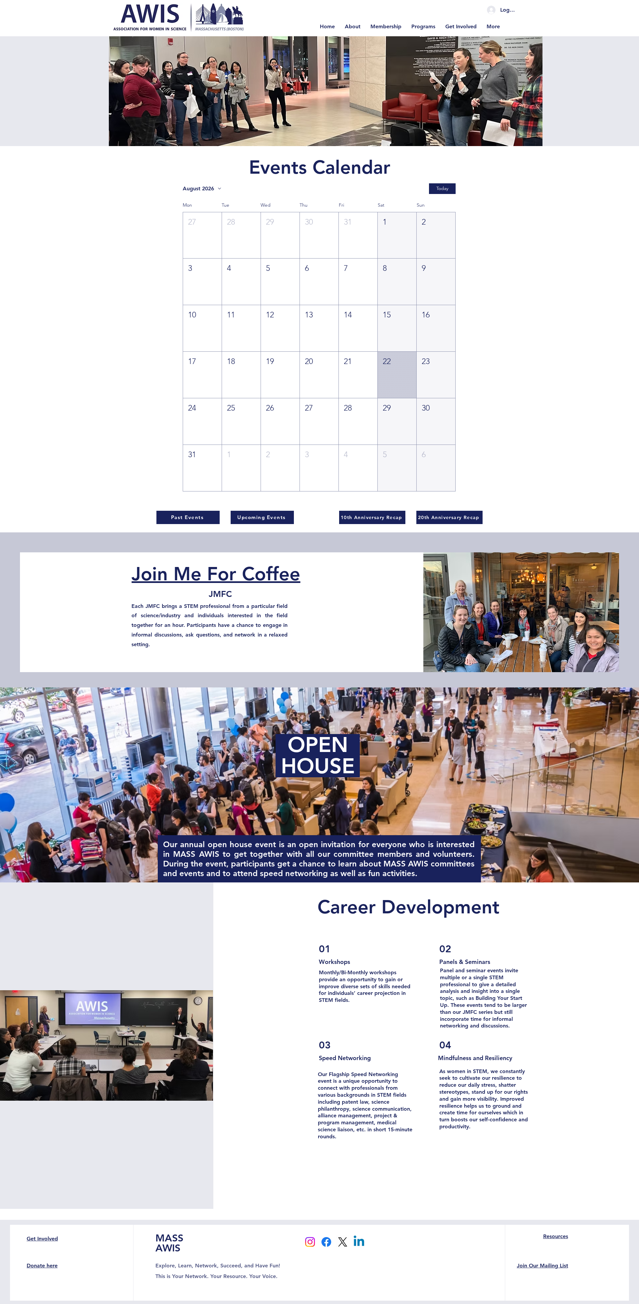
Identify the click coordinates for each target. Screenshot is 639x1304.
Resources (555, 1236)
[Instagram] (310, 1241)
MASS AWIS (169, 1243)
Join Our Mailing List (542, 1265)
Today (442, 188)
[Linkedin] (358, 1241)
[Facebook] (326, 1241)
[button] (202, 235)
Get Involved (42, 1238)
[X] (342, 1241)
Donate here (42, 1265)
